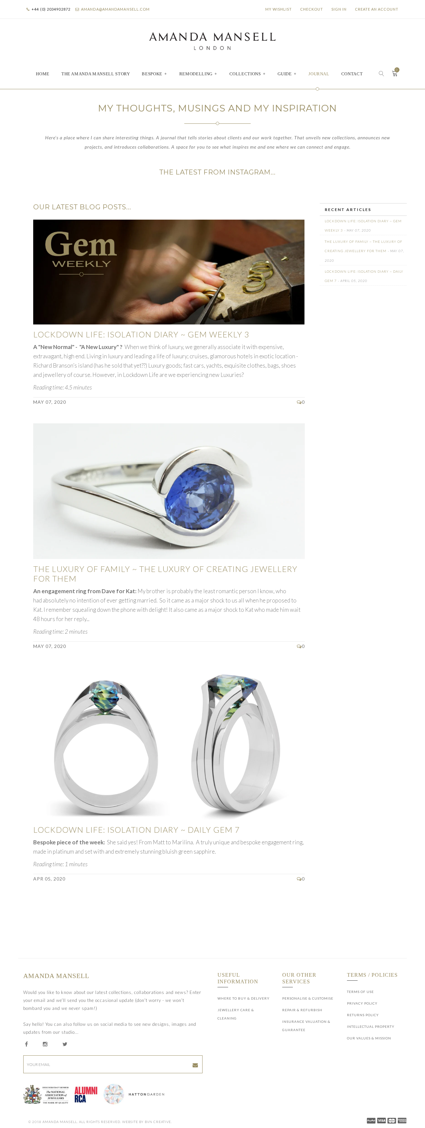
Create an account (376, 9)
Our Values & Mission (369, 1038)
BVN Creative (158, 1122)
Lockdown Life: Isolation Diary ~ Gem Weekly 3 (141, 334)
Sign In (339, 9)
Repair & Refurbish (302, 1010)
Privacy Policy (362, 1003)
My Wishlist (278, 9)
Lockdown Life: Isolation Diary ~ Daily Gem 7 (136, 829)
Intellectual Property (370, 1026)
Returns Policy (363, 1015)
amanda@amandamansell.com (115, 9)
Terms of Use (360, 992)
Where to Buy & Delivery (243, 998)
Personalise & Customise (307, 998)
